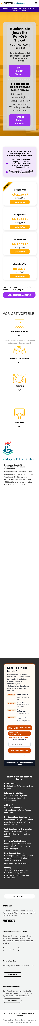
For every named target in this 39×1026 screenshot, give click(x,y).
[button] (19, 896)
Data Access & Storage (14, 853)
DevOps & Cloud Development (17, 817)
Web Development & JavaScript (18, 829)
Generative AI (10, 783)
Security (7, 867)
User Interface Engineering (16, 841)
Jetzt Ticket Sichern (19, 71)
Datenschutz (20, 1020)
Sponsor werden (12, 974)
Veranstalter (8, 1020)
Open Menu (36, 3)
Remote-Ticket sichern (20, 120)
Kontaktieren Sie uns (23, 1022)
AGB (11, 1022)
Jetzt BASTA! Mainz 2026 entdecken (20, 9)
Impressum (31, 1020)
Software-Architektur (13, 793)
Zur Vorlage (11, 949)
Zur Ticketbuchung (19, 294)
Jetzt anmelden (12, 1000)
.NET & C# (8, 805)
